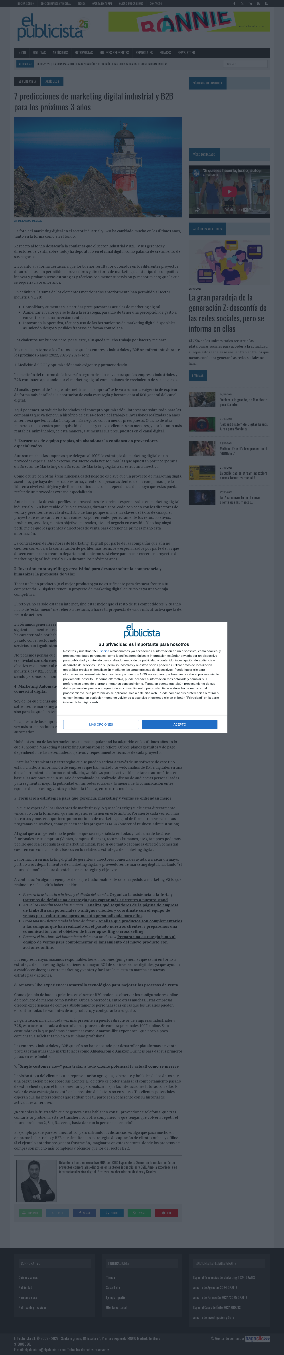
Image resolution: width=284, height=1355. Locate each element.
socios (104, 651)
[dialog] (142, 677)
